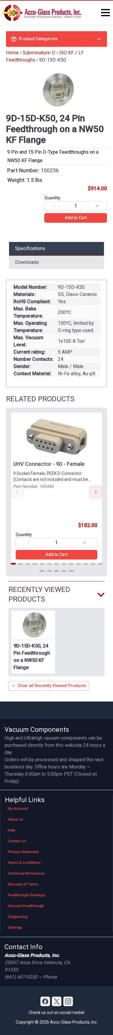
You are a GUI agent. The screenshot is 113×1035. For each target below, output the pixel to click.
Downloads (27, 262)
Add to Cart (76, 217)
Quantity (52, 197)
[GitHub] (68, 1001)
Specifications (30, 248)
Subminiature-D (39, 53)
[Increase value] (97, 205)
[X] (56, 1001)
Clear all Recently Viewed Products (51, 685)
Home (12, 53)
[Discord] (45, 1001)
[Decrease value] (54, 205)
